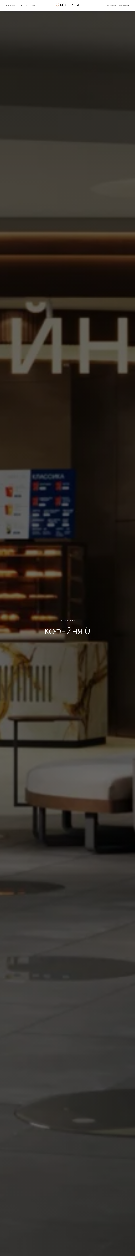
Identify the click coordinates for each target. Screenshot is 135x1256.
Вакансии (11, 5)
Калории (24, 5)
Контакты (124, 5)
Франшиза (111, 5)
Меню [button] (34, 5)
